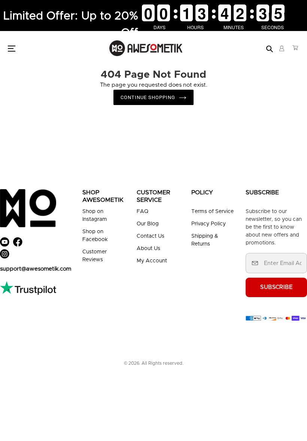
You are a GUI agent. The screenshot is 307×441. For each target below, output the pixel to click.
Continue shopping (148, 97)
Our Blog (148, 223)
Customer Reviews (94, 255)
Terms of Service (212, 211)
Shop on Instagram (94, 215)
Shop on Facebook (95, 235)
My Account (152, 260)
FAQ (142, 211)
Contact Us (150, 236)
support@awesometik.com (35, 269)
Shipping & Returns (204, 240)
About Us (148, 248)
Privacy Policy (208, 223)
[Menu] (14, 48)
